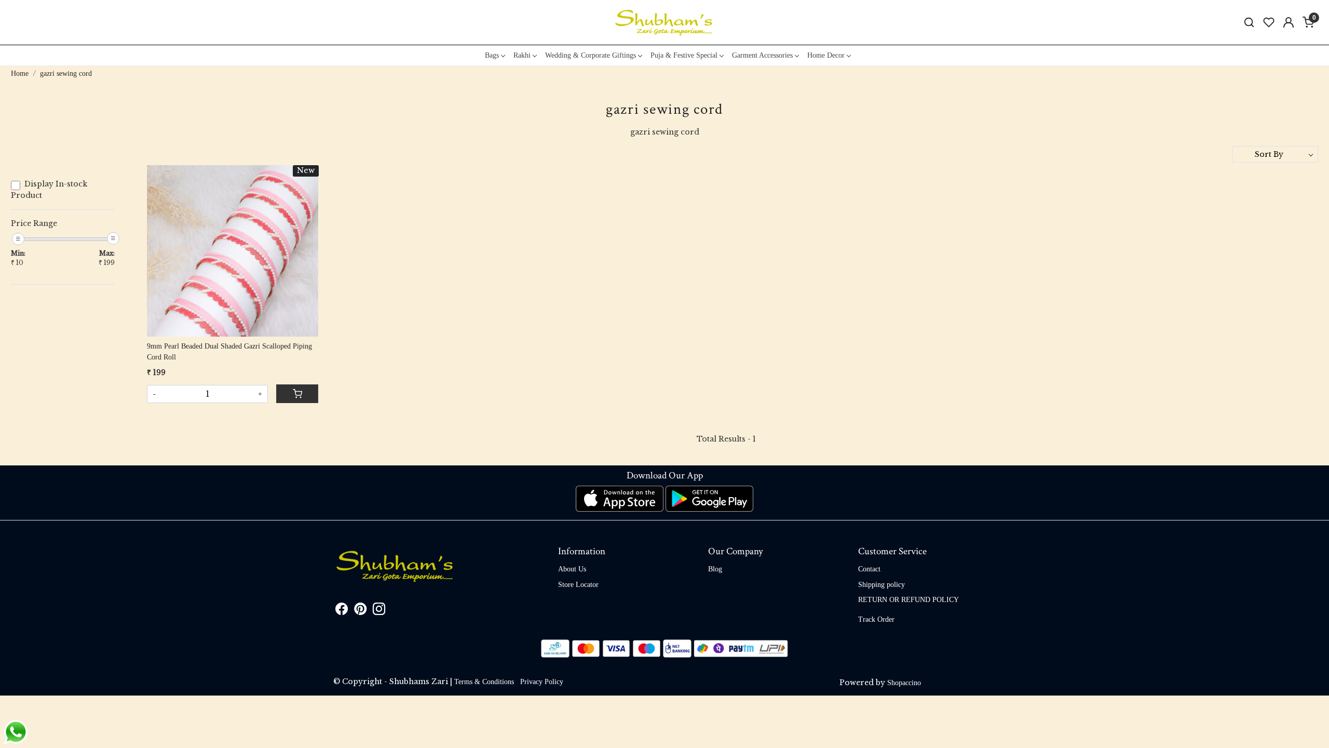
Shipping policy (881, 585)
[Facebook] (341, 611)
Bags (492, 55)
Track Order (876, 619)
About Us (572, 569)
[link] (1249, 23)
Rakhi (522, 55)
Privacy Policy (541, 682)
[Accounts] (1288, 22)
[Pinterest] (360, 611)
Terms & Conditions (484, 682)
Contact (869, 569)
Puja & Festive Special (683, 55)
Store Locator (578, 585)
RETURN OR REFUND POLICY (908, 600)
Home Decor (826, 55)
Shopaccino (904, 683)
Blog (715, 569)
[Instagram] (379, 611)
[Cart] (297, 393)
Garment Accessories (762, 55)
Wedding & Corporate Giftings (590, 55)
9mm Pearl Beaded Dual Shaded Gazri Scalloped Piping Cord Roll (229, 351)
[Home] (664, 22)
